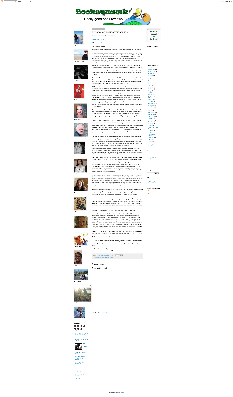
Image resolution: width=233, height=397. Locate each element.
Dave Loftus (150, 89)
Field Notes (150, 92)
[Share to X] (119, 255)
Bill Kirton (150, 75)
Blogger (122, 392)
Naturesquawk (151, 120)
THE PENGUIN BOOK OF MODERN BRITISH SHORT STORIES (81, 339)
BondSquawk (151, 79)
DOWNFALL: (78, 378)
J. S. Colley (150, 101)
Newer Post (95, 310)
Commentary (150, 87)
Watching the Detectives (153, 145)
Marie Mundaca (151, 114)
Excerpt (149, 90)
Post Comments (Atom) (103, 312)
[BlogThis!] (117, 255)
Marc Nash (150, 110)
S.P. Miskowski (151, 132)
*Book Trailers (151, 67)
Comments (151, 193)
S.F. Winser (150, 130)
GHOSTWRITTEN (79, 367)
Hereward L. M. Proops (153, 96)
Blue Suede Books (152, 77)
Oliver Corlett (151, 121)
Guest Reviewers (151, 94)
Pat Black (111, 257)
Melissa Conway (151, 116)
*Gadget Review (151, 69)
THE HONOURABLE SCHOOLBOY (80, 363)
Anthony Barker (151, 71)
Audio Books (151, 73)
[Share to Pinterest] (122, 255)
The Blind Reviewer (152, 143)
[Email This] (115, 255)
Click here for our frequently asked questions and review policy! (152, 182)
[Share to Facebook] (121, 255)
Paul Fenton (150, 125)
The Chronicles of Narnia (98, 39)
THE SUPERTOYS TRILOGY (79, 375)
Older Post (140, 310)
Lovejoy (149, 109)
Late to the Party (151, 107)
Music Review (151, 118)
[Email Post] (112, 255)
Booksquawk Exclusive (153, 80)
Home (117, 310)
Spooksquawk (151, 137)
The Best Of (150, 141)
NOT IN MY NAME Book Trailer (85, 345)
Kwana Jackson (151, 105)
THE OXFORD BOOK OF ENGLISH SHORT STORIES (81, 358)
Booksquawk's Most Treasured (102, 257)
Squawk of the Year (152, 139)
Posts (150, 191)
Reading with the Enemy (153, 127)
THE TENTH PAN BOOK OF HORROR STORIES (81, 370)
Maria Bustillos (151, 112)
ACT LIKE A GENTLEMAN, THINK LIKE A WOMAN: (81, 334)
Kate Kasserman (151, 103)
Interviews (150, 99)
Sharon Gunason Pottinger (151, 135)
